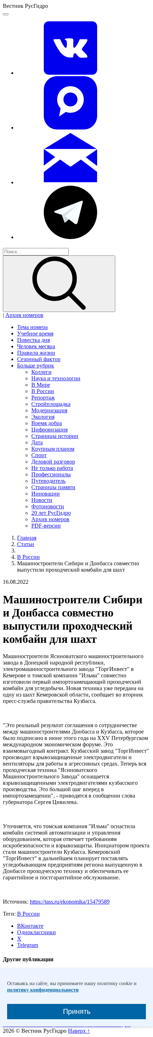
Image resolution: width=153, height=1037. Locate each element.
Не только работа (52, 468)
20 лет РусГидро (51, 513)
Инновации (45, 494)
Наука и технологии (55, 378)
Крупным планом (52, 449)
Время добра (46, 423)
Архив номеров (24, 315)
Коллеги (41, 372)
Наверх (79, 1031)
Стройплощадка (50, 404)
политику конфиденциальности (43, 990)
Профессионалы (51, 474)
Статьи (25, 544)
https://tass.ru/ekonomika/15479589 (70, 902)
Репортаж (43, 398)
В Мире (40, 385)
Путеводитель (48, 481)
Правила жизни (36, 353)
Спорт (39, 455)
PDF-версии (46, 526)
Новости (41, 500)
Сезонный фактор (38, 359)
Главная (26, 538)
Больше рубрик (35, 366)
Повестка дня (33, 340)
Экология (42, 417)
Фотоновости (47, 506)
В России (42, 391)
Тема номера (32, 327)
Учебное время (35, 333)
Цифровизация (49, 430)
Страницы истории (54, 436)
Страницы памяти (53, 487)
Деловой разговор (53, 462)
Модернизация (49, 410)
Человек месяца (36, 346)
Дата (37, 442)
